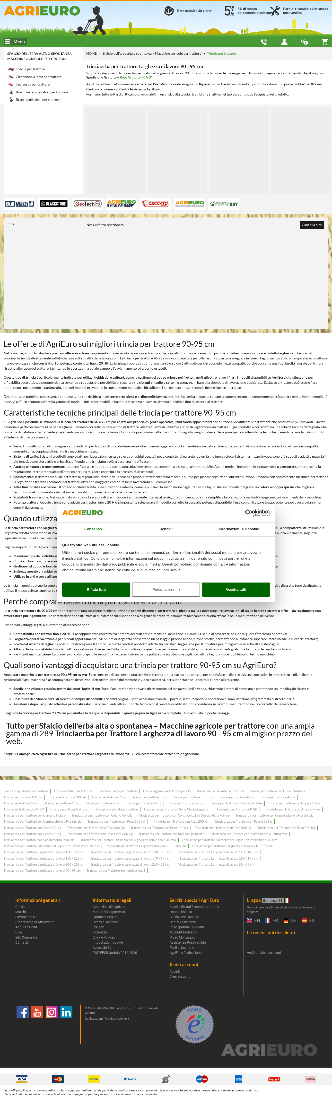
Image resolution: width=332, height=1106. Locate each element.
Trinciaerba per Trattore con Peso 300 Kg (32, 828)
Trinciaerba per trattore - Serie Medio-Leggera (176, 809)
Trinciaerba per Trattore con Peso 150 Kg (116, 821)
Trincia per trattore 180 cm (67, 797)
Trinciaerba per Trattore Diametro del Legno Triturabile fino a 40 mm (229, 840)
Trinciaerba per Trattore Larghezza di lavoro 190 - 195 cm (217, 858)
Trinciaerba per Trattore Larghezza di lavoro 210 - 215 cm (130, 864)
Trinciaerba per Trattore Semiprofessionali (116, 870)
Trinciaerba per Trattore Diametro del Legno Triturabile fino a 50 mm (51, 846)
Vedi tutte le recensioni (264, 953)
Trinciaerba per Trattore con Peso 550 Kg (286, 828)
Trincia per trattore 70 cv (102, 803)
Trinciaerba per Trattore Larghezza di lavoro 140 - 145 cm (217, 852)
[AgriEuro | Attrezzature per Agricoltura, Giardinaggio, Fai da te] (55, 11)
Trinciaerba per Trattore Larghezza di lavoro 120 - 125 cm (44, 852)
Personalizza (163, 589)
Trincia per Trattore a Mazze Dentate (236, 803)
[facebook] (22, 1024)
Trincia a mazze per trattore (117, 791)
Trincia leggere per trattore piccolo (167, 791)
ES (311, 920)
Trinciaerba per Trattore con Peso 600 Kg (32, 834)
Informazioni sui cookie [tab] (239, 529)
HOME (91, 53)
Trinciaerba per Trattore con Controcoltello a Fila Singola (43, 821)
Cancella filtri (312, 225)
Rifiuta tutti (96, 589)
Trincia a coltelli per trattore (73, 791)
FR (274, 920)
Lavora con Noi (26, 917)
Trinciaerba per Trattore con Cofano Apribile (101, 815)
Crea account (180, 976)
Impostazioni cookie (108, 942)
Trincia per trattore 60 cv (61, 803)
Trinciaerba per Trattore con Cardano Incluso (35, 815)
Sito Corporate (26, 937)
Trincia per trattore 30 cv (149, 797)
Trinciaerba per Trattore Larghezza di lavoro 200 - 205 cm (44, 864)
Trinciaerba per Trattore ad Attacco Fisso (291, 809)
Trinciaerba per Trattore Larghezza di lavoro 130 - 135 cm (130, 852)
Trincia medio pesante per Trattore (220, 791)
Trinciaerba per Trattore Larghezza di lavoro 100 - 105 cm (145, 846)
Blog (18, 932)
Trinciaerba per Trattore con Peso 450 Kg (159, 828)
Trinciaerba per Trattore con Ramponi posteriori (171, 834)
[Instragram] (51, 1024)
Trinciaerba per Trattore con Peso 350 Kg (96, 828)
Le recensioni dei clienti (271, 932)
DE (292, 920)
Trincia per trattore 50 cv (21, 803)
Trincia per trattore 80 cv (143, 803)
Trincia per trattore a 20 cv (185, 803)
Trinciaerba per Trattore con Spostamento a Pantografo (248, 834)
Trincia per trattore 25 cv (109, 797)
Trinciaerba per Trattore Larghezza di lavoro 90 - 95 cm (42, 870)
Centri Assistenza (183, 922)
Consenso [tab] (93, 529)
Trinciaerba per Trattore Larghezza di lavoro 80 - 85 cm (215, 864)
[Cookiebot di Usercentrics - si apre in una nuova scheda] (248, 513)
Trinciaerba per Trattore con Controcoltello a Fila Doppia (275, 815)
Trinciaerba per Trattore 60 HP (235, 809)
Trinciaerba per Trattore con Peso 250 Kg (243, 821)
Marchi (20, 912)
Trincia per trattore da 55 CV (24, 809)
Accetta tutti (236, 589)
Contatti (21, 942)
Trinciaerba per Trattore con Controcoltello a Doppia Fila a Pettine (184, 815)
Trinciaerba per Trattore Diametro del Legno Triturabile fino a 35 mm (128, 840)
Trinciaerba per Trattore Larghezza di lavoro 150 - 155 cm (44, 858)
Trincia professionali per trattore (115, 809)
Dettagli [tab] (166, 529)
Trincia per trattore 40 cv (236, 797)
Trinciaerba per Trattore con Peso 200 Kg (180, 821)
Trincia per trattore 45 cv (277, 797)
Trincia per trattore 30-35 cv (193, 797)
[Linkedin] (66, 1024)
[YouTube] (37, 1024)
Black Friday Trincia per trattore (26, 791)
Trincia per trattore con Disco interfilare (277, 791)
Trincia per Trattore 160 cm (23, 797)
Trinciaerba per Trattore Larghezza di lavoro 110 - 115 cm (232, 846)
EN (256, 920)
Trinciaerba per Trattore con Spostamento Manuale (39, 840)
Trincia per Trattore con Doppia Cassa (294, 803)
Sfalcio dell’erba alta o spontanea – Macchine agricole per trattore (152, 53)
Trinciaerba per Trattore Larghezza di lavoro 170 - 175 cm (130, 858)
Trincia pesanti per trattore (68, 809)
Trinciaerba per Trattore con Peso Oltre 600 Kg (100, 834)
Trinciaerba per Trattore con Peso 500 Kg (223, 828)
